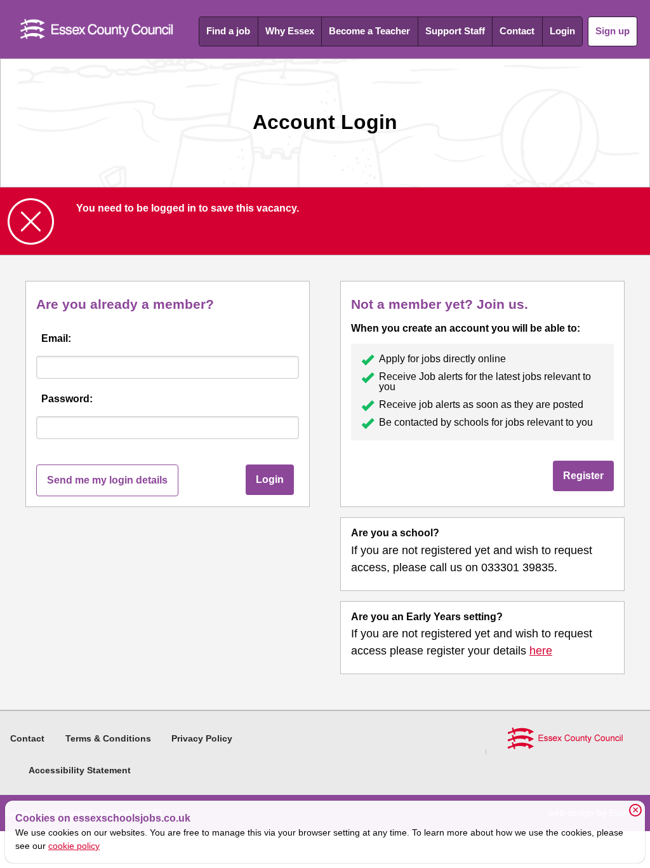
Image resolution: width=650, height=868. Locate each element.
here (540, 650)
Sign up (612, 30)
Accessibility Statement (80, 770)
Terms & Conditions (108, 738)
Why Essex (289, 30)
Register (583, 475)
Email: (56, 338)
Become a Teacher (369, 30)
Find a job (228, 30)
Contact (517, 30)
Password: (67, 398)
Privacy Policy (201, 738)
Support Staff (455, 30)
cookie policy (74, 846)
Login (562, 30)
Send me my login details (107, 480)
